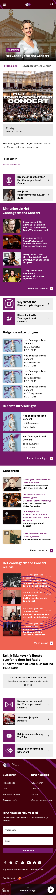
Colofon (35, 789)
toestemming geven (18, 681)
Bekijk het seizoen (38, 289)
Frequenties (9, 783)
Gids (5, 789)
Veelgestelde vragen (42, 800)
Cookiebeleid (9, 878)
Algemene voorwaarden (15, 869)
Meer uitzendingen (37, 458)
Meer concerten (39, 550)
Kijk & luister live (11, 794)
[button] (50, 889)
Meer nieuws (41, 643)
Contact (35, 794)
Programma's (10, 800)
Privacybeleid (37, 869)
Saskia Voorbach (11, 165)
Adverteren (37, 783)
